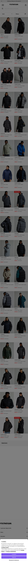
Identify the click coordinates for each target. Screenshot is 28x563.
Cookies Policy (5, 547)
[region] (14, 551)
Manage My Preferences (14, 560)
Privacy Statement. (11, 551)
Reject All (14, 557)
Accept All (14, 554)
